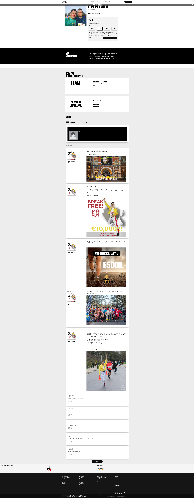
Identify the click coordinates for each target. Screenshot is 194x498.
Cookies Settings (111, 496)
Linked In (124, 493)
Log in (91, 131)
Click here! (115, 493)
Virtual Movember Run (71, 162)
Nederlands (95, 4)
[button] (110, 2)
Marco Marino (101, 83)
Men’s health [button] (105, 1)
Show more (97, 461)
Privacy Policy (84, 496)
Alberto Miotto (71, 425)
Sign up (120, 1)
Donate (128, 1)
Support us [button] (92, 1)
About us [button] (99, 1)
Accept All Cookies (120, 496)
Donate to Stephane (110, 38)
